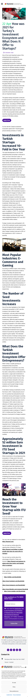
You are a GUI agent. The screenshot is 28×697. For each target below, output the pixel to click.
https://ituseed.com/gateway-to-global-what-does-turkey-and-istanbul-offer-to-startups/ (14, 563)
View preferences (14, 691)
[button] (25, 667)
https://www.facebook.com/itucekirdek (13, 581)
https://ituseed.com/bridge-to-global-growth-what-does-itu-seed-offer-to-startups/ (12, 551)
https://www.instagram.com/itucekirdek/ (13, 585)
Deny (14, 687)
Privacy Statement (17, 694)
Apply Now (6, 120)
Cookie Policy (9, 694)
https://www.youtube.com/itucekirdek (14, 591)
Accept (14, 682)
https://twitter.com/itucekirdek (12, 577)
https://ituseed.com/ (8, 541)
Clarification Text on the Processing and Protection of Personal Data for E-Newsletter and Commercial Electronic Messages (14, 612)
